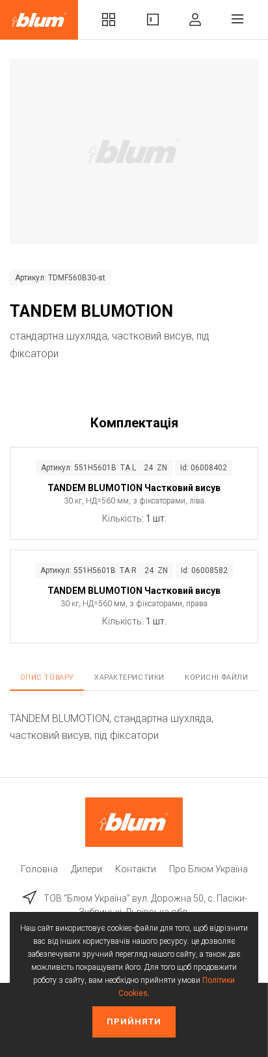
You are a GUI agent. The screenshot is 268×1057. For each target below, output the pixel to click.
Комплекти (108, 20)
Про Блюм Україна (208, 869)
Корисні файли (216, 677)
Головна (39, 869)
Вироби (153, 20)
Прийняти (134, 1021)
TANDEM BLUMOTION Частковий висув (134, 488)
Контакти (135, 869)
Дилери (86, 869)
